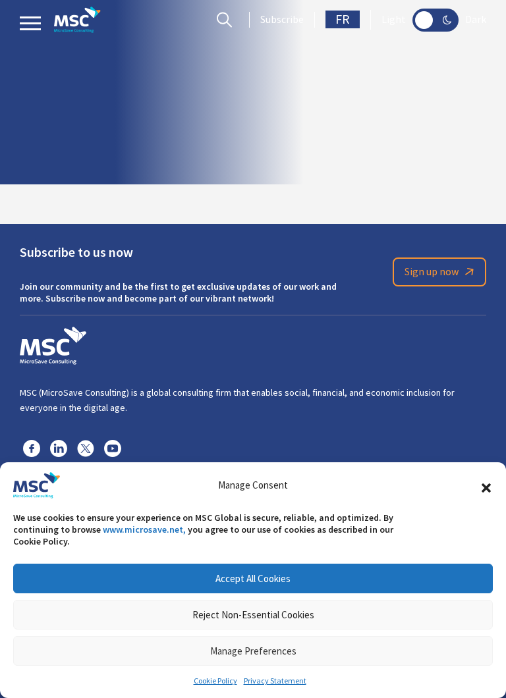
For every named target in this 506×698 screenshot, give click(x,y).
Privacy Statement (275, 681)
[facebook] (31, 447)
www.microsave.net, (144, 529)
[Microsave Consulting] (77, 20)
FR (342, 19)
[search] (228, 20)
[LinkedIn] (58, 447)
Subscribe (282, 19)
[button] (486, 485)
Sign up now (432, 272)
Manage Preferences (253, 651)
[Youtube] (113, 447)
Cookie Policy (215, 681)
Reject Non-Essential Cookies (253, 614)
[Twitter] (86, 447)
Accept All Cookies (253, 578)
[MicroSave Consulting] (53, 343)
